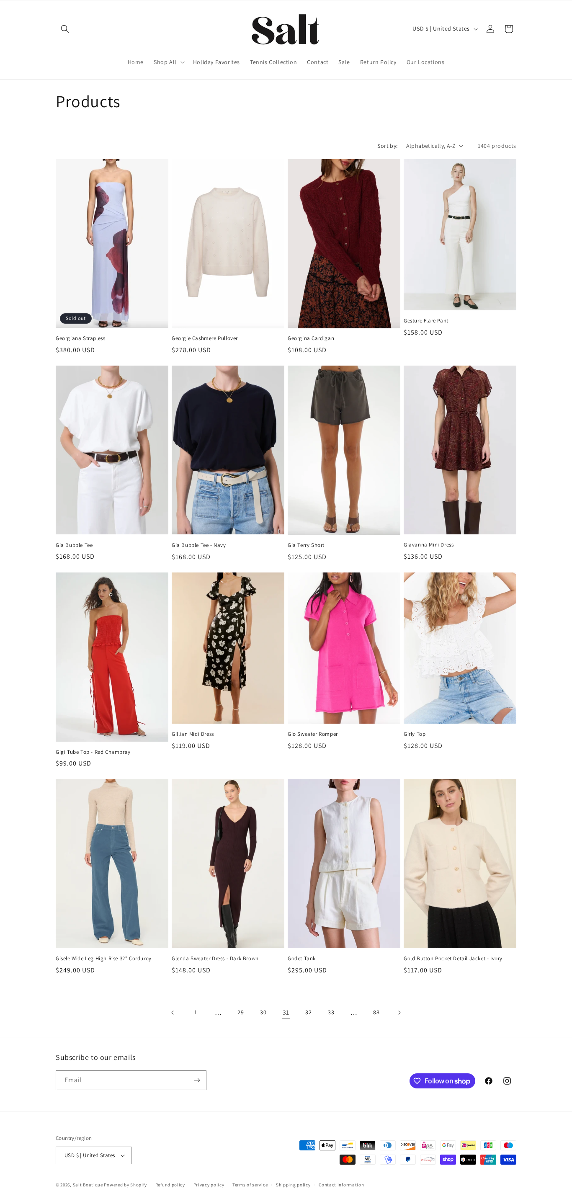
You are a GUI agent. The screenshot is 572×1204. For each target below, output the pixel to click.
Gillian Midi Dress (193, 734)
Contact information (341, 1185)
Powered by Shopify (125, 1185)
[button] (65, 29)
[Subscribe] (197, 1080)
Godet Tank (302, 958)
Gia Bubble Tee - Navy (199, 545)
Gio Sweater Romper (313, 734)
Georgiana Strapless (80, 338)
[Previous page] (173, 1012)
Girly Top (414, 734)
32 (308, 1012)
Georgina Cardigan (311, 338)
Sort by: (387, 146)
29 (240, 1012)
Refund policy (170, 1185)
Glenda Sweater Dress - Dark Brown (215, 958)
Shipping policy (293, 1185)
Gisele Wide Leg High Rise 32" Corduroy (104, 958)
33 (331, 1012)
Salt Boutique (88, 1185)
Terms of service (250, 1185)
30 (263, 1012)
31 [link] (286, 1012)
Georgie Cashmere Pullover (205, 338)
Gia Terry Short (306, 545)
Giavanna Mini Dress (428, 544)
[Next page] (399, 1012)
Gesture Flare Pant (426, 320)
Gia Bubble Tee (74, 545)
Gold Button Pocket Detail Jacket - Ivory (453, 958)
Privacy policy (208, 1185)
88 (376, 1012)
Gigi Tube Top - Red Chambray (93, 752)
